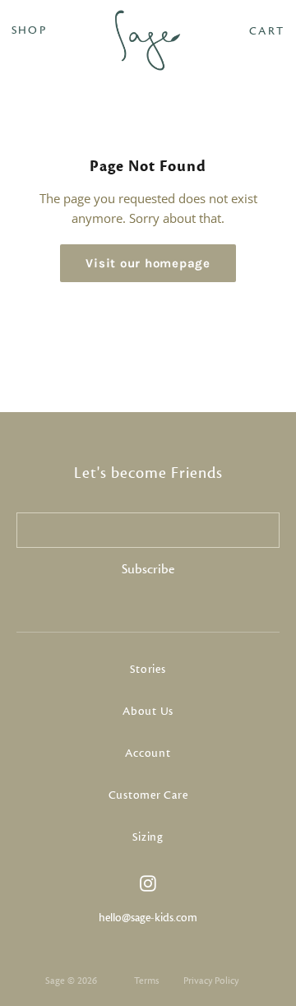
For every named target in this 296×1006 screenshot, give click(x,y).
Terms (146, 980)
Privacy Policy (210, 980)
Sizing (148, 837)
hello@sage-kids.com (148, 918)
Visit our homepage (148, 263)
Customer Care (148, 795)
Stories (147, 669)
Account (147, 753)
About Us (148, 711)
